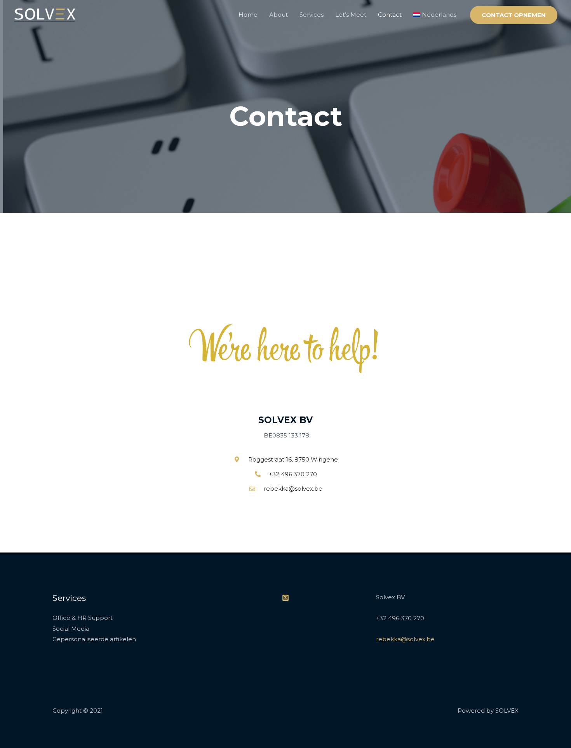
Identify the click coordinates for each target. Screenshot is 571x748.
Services (311, 14)
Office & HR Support (82, 617)
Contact (390, 14)
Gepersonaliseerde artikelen (94, 639)
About (278, 14)
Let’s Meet (350, 14)
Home (248, 14)
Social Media (70, 628)
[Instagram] (285, 597)
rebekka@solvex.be (405, 639)
